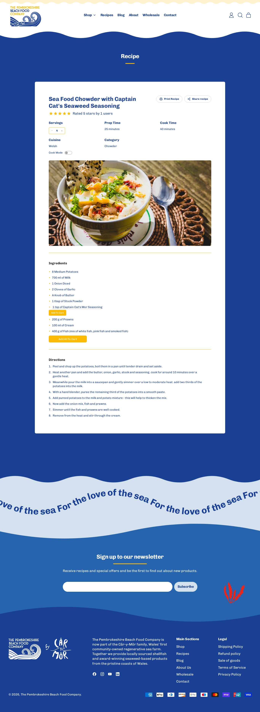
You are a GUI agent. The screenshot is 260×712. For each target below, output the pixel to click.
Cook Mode (56, 152)
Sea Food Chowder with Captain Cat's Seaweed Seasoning (92, 102)
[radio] (51, 114)
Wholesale (151, 15)
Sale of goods (229, 660)
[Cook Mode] (68, 153)
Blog (120, 15)
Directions (57, 360)
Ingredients (58, 263)
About (133, 15)
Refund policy (229, 654)
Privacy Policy (229, 674)
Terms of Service (232, 667)
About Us (183, 667)
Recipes (106, 15)
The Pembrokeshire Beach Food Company (51, 694)
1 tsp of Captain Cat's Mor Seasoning (77, 307)
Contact (170, 15)
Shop (180, 647)
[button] (240, 15)
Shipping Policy (230, 647)
